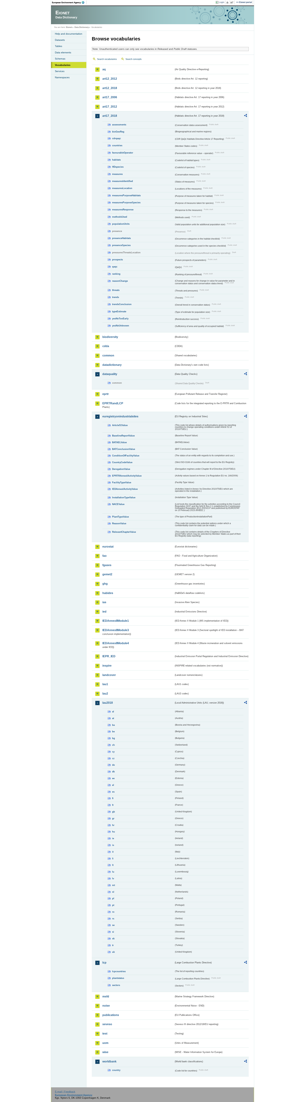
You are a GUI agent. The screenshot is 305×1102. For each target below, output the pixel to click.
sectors (116, 985)
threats (115, 290)
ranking (116, 274)
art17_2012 (109, 106)
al (113, 711)
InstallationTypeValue (123, 497)
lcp (104, 962)
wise (105, 1052)
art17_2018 (109, 115)
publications (110, 1015)
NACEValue (118, 504)
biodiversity (110, 336)
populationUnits (121, 224)
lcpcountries (119, 971)
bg (113, 738)
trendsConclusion (121, 304)
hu (113, 831)
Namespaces (62, 77)
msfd (105, 996)
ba (113, 725)
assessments (119, 124)
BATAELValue (119, 442)
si (113, 931)
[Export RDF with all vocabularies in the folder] (245, 116)
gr (113, 818)
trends (115, 297)
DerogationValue (121, 469)
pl (113, 898)
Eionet (69, 27)
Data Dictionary (81, 27)
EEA (69, 2)
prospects (117, 259)
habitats (116, 159)
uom (105, 1042)
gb (113, 811)
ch (113, 745)
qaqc (114, 266)
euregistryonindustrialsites (120, 416)
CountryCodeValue (122, 462)
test (104, 1033)
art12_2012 (109, 78)
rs (113, 918)
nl (113, 892)
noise (106, 1005)
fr (113, 805)
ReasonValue (119, 523)
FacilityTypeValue (121, 482)
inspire (107, 665)
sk (113, 938)
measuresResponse (122, 209)
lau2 (105, 693)
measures (117, 174)
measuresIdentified (122, 181)
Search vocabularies (107, 59)
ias (104, 602)
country (116, 1070)
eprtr (105, 393)
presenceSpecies (121, 245)
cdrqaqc (116, 138)
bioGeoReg (118, 131)
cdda (105, 346)
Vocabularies (62, 65)
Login (221, 2)
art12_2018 (109, 88)
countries (117, 145)
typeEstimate (119, 311)
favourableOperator (122, 152)
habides (107, 593)
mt (113, 885)
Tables (58, 46)
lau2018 (107, 702)
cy (113, 751)
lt (112, 865)
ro (113, 912)
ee (113, 778)
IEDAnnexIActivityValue (125, 489)
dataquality (109, 374)
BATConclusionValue (123, 449)
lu (113, 871)
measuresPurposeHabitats (126, 195)
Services (59, 71)
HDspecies (118, 167)
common (108, 355)
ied (104, 611)
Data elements (63, 52)
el (113, 785)
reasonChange (120, 281)
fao (104, 555)
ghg (105, 583)
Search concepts (133, 59)
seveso (107, 1024)
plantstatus (118, 978)
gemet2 (107, 574)
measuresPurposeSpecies (126, 202)
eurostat (107, 546)
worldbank (109, 1061)
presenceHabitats (121, 238)
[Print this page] (228, 2)
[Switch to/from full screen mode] (233, 2)
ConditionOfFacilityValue (125, 455)
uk (113, 952)
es (113, 791)
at (113, 718)
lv (113, 878)
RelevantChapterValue (124, 532)
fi (112, 798)
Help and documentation (68, 33)
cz (113, 758)
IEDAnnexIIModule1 (115, 620)
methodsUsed (119, 216)
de (113, 765)
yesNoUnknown (120, 325)
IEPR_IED (108, 656)
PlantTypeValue (120, 516)
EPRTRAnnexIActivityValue (127, 475)
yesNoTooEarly (120, 318)
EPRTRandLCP (112, 403)
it (112, 851)
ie (113, 838)
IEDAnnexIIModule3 (115, 630)
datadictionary (112, 364)
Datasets (60, 40)
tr (113, 945)
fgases (106, 565)
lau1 (105, 684)
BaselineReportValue (123, 435)
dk (113, 771)
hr (113, 825)
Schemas (60, 58)
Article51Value (120, 425)
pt (113, 905)
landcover (109, 674)
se (113, 925)
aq (104, 69)
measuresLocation (122, 188)
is (113, 845)
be (113, 731)
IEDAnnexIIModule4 (115, 643)
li (112, 858)
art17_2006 (109, 97)
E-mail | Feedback (65, 1091)
